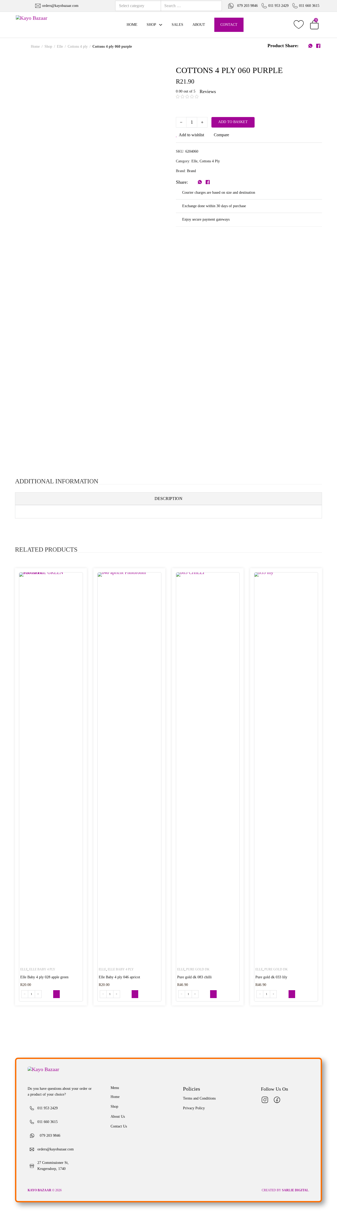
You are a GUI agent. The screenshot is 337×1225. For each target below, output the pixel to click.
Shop (151, 25)
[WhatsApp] (310, 46)
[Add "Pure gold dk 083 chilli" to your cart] (213, 994)
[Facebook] (318, 46)
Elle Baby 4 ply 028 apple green (44, 977)
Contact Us (119, 1126)
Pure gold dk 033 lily (271, 977)
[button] (314, 25)
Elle (60, 46)
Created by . (285, 1190)
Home (132, 25)
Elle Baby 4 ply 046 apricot (119, 977)
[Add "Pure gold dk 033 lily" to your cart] (291, 994)
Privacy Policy (194, 1108)
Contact (228, 25)
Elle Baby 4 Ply (42, 969)
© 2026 (45, 1190)
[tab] (168, 498)
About (198, 25)
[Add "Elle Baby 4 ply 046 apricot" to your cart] (134, 994)
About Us (118, 1117)
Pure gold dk (198, 969)
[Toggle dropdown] (160, 25)
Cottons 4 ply (78, 46)
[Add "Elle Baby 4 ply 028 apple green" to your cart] (56, 994)
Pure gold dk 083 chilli (194, 977)
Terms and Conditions (199, 1098)
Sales (177, 25)
